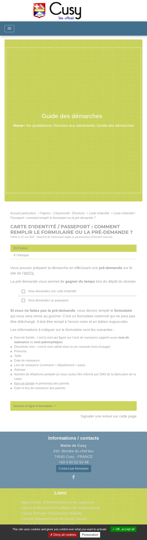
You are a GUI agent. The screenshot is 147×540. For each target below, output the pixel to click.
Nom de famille (24, 383)
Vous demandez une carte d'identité (48, 291)
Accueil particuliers (23, 213)
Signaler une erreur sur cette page (109, 416)
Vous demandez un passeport (44, 300)
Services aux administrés (74, 126)
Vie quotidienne (38, 126)
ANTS (29, 273)
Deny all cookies (64, 534)
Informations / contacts (73, 438)
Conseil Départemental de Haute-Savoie (54, 519)
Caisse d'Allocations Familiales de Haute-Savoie (60, 508)
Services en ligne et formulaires (33, 405)
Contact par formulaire (74, 468)
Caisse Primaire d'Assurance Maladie (51, 513)
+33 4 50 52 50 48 (74, 462)
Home (18, 126)
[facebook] (73, 477)
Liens (60, 492)
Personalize (90, 534)
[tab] (73, 248)
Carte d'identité (99, 213)
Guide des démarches (115, 126)
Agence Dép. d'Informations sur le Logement (57, 502)
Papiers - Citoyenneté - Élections (63, 213)
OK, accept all (125, 529)
